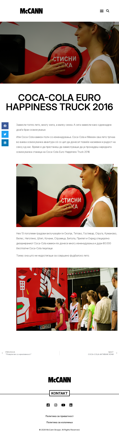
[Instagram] (55, 405)
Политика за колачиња (59, 422)
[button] (102, 11)
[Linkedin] (71, 405)
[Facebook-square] (48, 405)
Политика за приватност (60, 416)
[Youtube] (63, 405)
